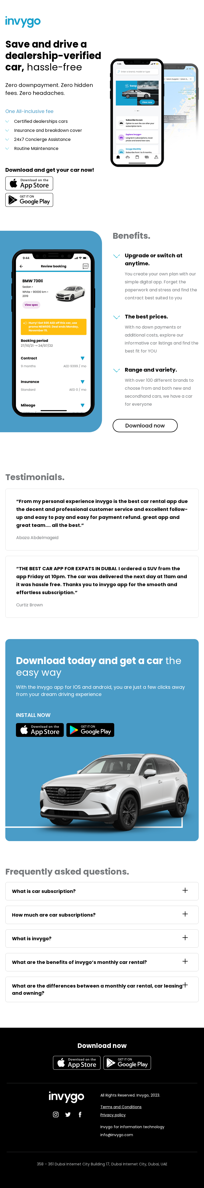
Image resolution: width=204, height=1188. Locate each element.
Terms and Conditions (121, 1107)
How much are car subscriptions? (54, 915)
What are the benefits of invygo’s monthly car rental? (79, 962)
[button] (102, 891)
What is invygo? (32, 938)
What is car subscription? (44, 891)
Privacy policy (113, 1115)
